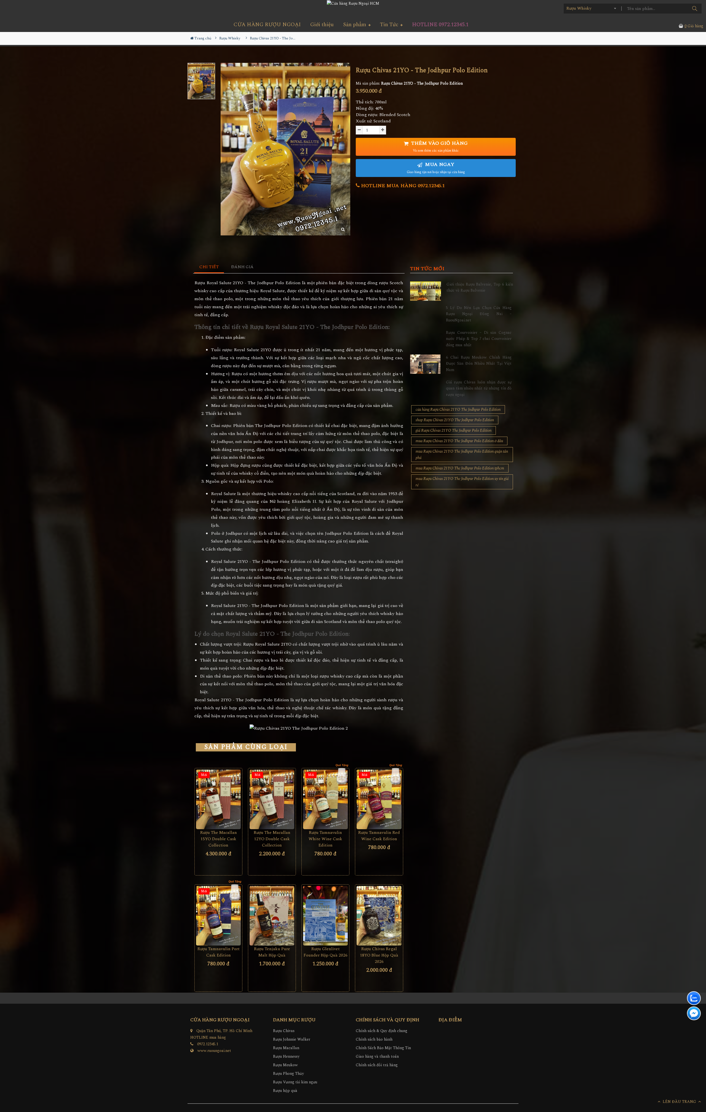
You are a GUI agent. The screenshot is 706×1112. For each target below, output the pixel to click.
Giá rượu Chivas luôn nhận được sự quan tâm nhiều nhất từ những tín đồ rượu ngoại (479, 388)
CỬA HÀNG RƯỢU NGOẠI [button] (267, 25)
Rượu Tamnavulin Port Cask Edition (218, 952)
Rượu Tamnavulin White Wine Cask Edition (325, 838)
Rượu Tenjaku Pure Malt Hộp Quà (272, 952)
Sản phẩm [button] (355, 25)
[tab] (209, 267)
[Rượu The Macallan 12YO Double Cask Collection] (272, 799)
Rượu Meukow (285, 1065)
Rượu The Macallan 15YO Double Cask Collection (218, 838)
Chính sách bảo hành (374, 1039)
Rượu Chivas (284, 1031)
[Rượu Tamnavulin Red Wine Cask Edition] (379, 799)
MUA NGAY (436, 168)
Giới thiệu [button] (322, 25)
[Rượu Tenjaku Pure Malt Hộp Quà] (272, 916)
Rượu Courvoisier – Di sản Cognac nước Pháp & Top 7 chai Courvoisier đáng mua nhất (479, 339)
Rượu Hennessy (286, 1056)
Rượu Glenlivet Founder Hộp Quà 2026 (325, 952)
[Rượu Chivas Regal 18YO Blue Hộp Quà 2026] (379, 916)
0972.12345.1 (207, 1044)
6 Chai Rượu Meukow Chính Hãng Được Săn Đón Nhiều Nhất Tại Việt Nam (479, 363)
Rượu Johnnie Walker (291, 1039)
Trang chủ (202, 38)
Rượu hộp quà (285, 1091)
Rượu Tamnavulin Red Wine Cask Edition (379, 835)
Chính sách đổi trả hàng (377, 1065)
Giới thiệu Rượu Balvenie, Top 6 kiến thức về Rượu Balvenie (479, 287)
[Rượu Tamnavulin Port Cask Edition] (218, 916)
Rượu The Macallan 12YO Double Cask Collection (272, 838)
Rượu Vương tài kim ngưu (295, 1082)
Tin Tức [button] (390, 25)
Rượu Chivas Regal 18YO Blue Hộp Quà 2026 (379, 955)
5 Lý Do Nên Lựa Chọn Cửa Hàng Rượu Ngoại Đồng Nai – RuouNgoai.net (479, 314)
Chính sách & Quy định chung (381, 1031)
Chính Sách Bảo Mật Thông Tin (383, 1048)
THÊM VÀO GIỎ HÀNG (439, 146)
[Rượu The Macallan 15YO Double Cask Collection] (218, 799)
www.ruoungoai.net (214, 1051)
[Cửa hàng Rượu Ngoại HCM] (353, 3)
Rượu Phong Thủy (288, 1073)
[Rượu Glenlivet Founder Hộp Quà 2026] (325, 916)
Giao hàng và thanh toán (377, 1056)
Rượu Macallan (286, 1048)
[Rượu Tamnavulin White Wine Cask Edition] (325, 799)
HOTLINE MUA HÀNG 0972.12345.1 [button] (402, 185)
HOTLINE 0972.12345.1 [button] (440, 25)
